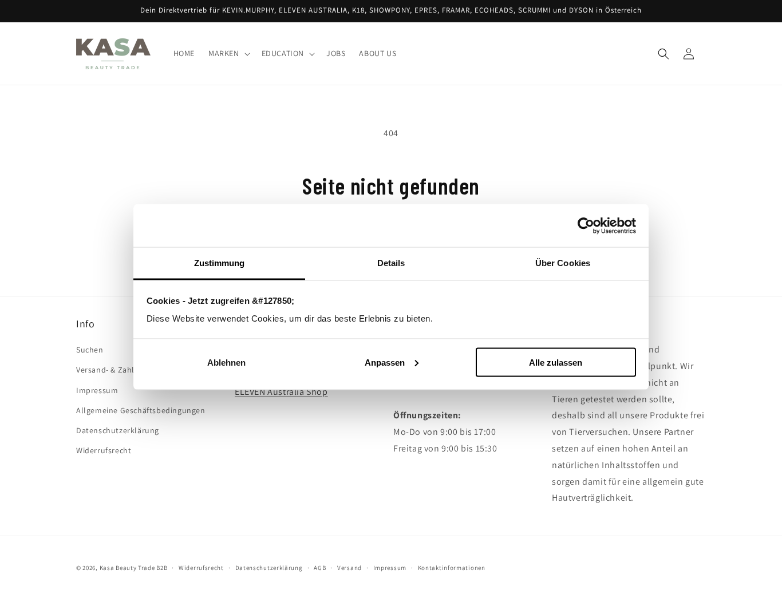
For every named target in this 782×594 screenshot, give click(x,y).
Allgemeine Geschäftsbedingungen (141, 410)
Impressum (97, 390)
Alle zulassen (555, 362)
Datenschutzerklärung (117, 430)
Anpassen (385, 362)
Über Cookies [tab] (562, 263)
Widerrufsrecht (103, 451)
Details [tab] (391, 263)
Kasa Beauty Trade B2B (134, 568)
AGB (320, 567)
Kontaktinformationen (451, 567)
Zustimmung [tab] (219, 263)
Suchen (90, 350)
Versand (349, 567)
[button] (228, 53)
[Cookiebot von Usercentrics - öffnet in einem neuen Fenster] (586, 225)
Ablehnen (226, 362)
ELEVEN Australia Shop (281, 392)
